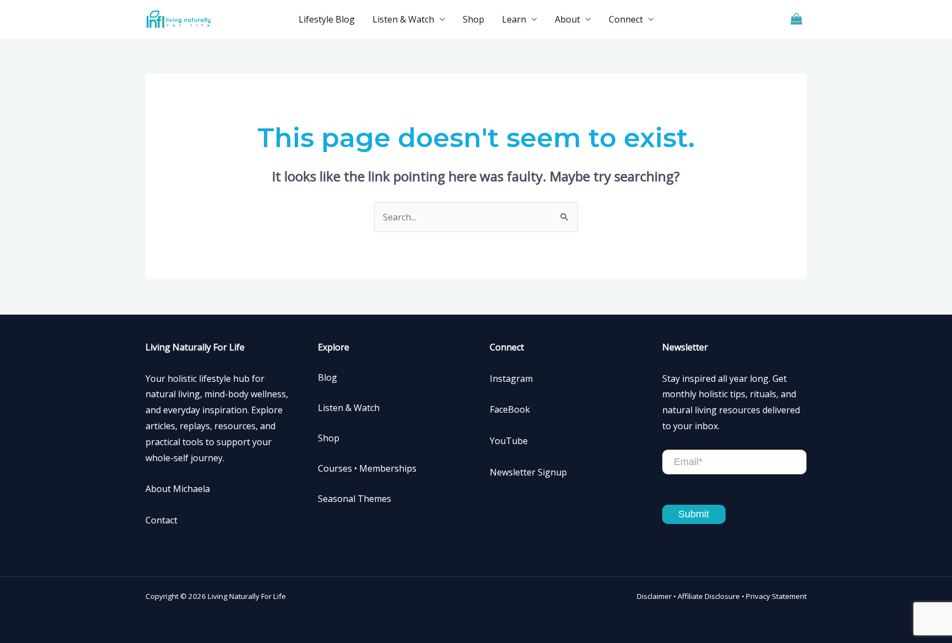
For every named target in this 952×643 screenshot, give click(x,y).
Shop (473, 19)
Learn (514, 19)
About (567, 19)
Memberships (387, 468)
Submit (693, 514)
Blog (327, 377)
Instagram (511, 378)
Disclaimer (654, 596)
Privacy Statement (776, 596)
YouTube (509, 441)
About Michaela (177, 489)
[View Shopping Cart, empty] (796, 19)
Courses (335, 468)
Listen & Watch (403, 19)
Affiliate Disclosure (709, 596)
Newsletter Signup (528, 472)
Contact (161, 520)
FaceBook (510, 409)
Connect (626, 19)
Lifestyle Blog (327, 19)
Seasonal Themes (354, 499)
